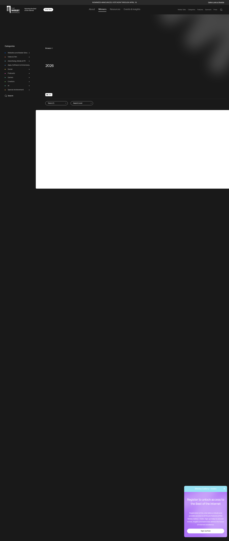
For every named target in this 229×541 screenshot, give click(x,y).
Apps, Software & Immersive (18, 65)
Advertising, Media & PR (17, 61)
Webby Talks (182, 9)
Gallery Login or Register (216, 2)
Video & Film (12, 57)
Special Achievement (16, 90)
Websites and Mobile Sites (17, 53)
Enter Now (48, 9)
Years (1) (51, 103)
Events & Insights (132, 9)
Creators (11, 82)
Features (200, 9)
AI (8, 86)
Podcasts (11, 73)
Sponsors (208, 9)
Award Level (77, 103)
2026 (49, 94)
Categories (191, 9)
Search (10, 96)
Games (10, 77)
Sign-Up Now (206, 531)
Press (215, 9)
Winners (102, 9)
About (92, 9)
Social (10, 69)
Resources (115, 9)
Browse (48, 48)
